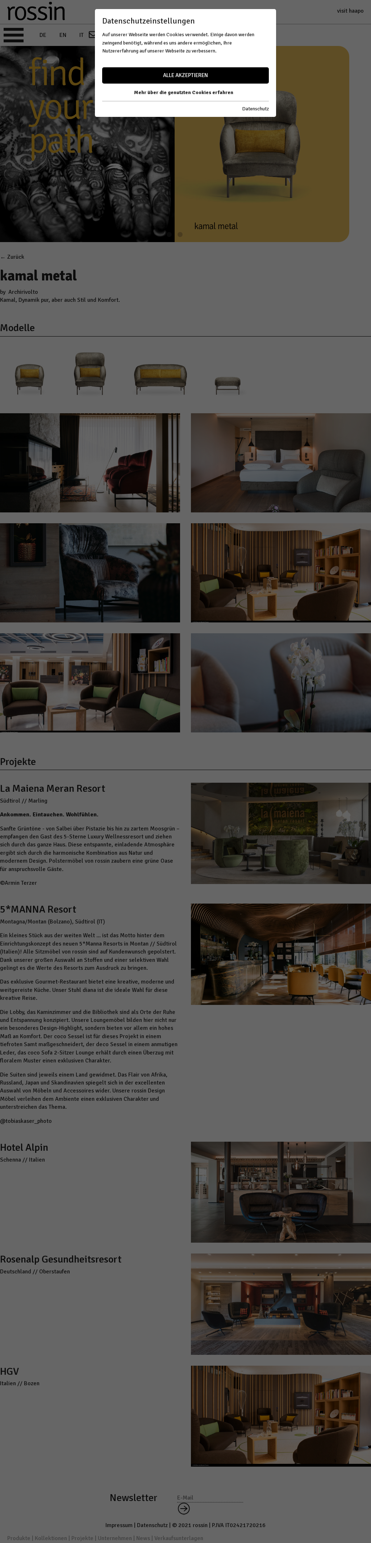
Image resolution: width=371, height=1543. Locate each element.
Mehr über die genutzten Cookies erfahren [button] (183, 92)
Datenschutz (255, 109)
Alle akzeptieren (185, 75)
